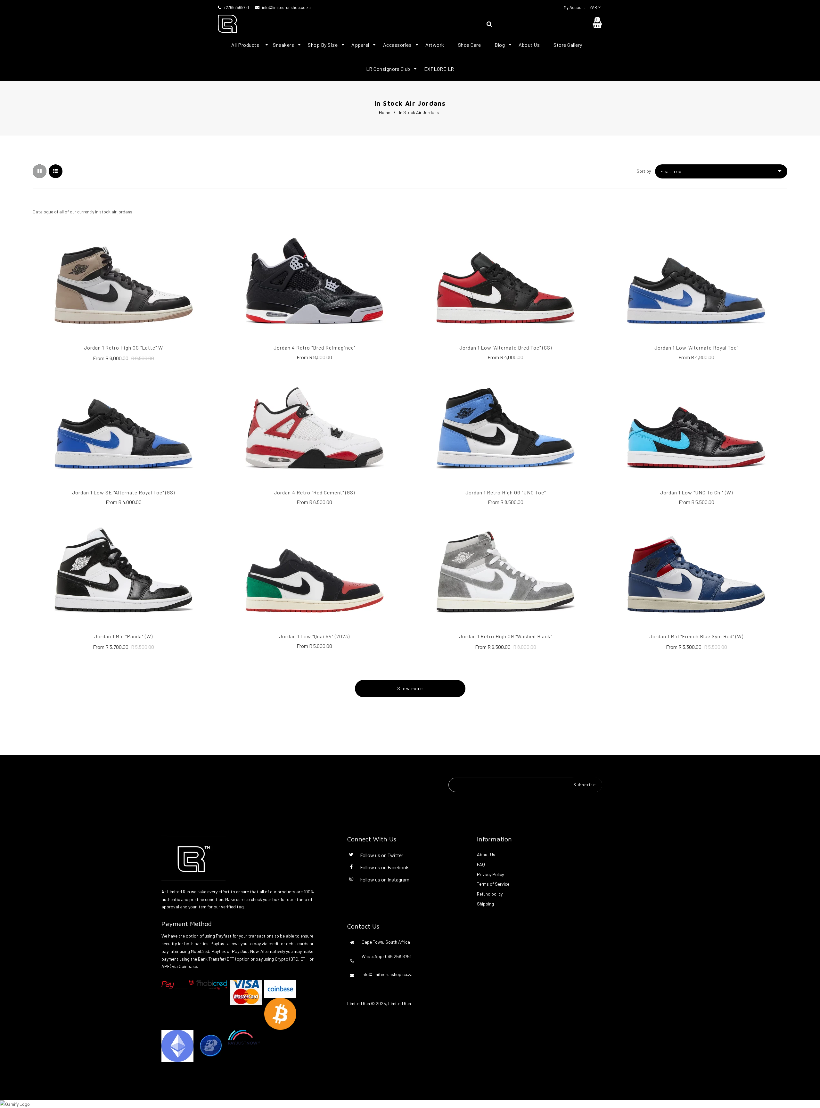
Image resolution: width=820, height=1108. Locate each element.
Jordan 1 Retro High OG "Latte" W (123, 347)
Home (384, 112)
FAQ (481, 864)
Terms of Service (493, 884)
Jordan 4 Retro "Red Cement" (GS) (314, 492)
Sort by (643, 171)
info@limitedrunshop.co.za (286, 7)
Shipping (485, 903)
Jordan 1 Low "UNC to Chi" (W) (696, 492)
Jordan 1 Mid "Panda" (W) (123, 636)
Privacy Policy (490, 874)
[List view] (55, 171)
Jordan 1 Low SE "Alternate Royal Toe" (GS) (123, 492)
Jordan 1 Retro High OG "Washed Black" (505, 636)
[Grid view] (39, 171)
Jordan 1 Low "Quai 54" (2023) (314, 636)
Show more (410, 688)
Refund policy (490, 894)
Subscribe (584, 784)
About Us (486, 854)
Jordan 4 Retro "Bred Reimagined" (315, 347)
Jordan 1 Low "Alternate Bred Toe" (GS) (505, 347)
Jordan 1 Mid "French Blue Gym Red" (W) (696, 636)
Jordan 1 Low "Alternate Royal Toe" (696, 347)
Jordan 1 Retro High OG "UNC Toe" (505, 492)
